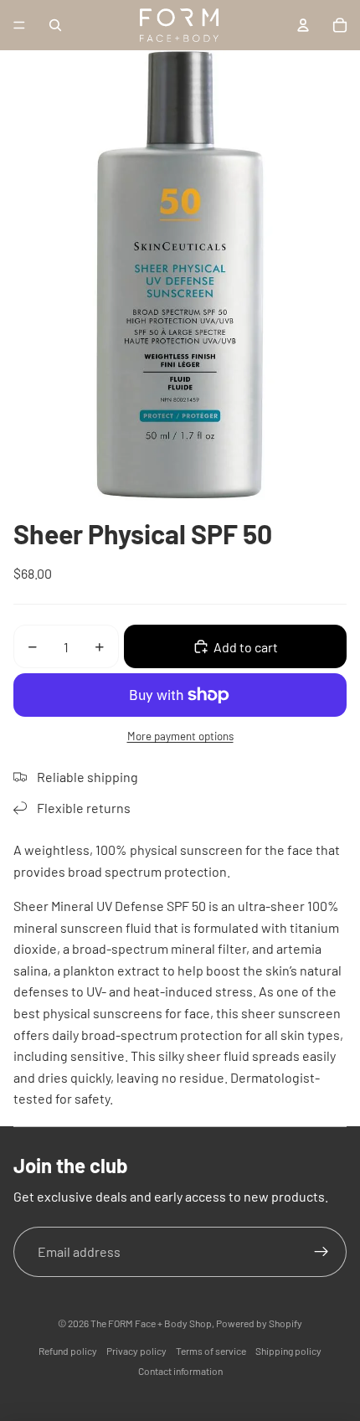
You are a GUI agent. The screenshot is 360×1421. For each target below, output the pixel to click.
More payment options (180, 736)
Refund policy (68, 1351)
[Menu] (19, 25)
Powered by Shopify (259, 1323)
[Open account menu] (303, 25)
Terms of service (211, 1351)
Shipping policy (288, 1351)
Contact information (180, 1371)
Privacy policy (136, 1351)
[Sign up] (321, 1251)
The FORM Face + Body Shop (151, 1323)
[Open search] (55, 25)
